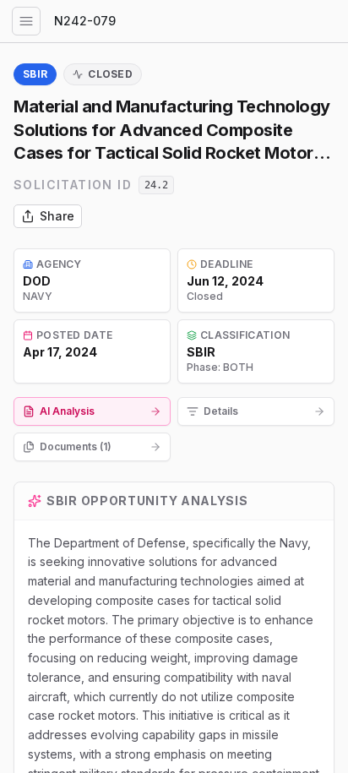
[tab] (92, 411)
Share (57, 216)
